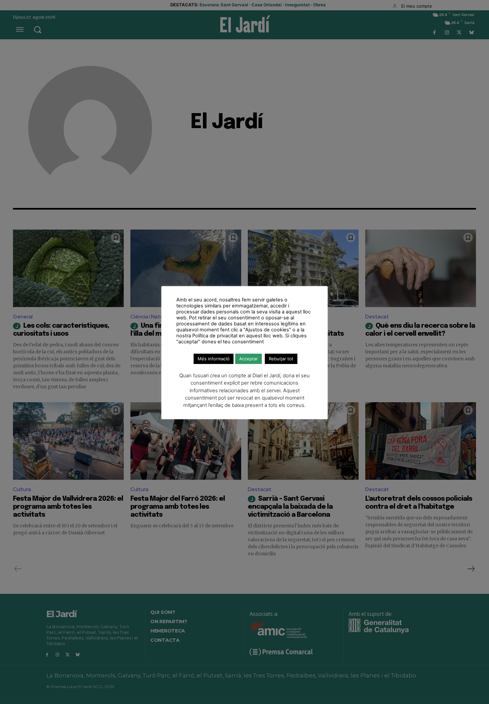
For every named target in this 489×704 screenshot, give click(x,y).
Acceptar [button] (248, 358)
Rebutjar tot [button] (281, 358)
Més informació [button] (214, 358)
